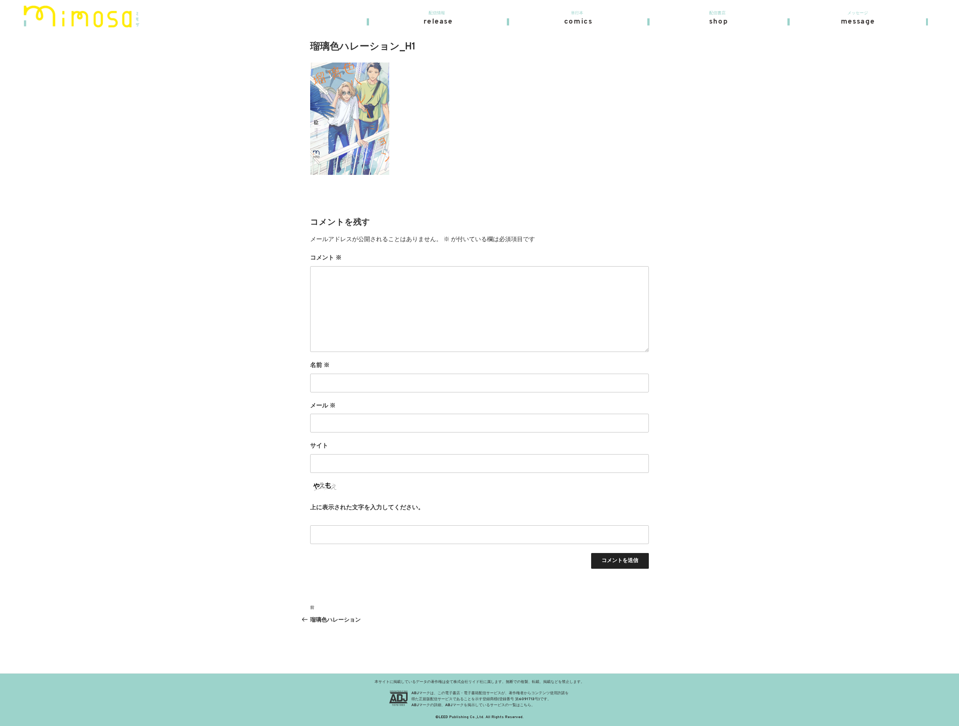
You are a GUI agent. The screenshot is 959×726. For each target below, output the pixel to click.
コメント (326, 258)
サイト (319, 446)
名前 (320, 365)
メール (323, 406)
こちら (525, 705)
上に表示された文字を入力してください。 (367, 507)
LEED (443, 717)
